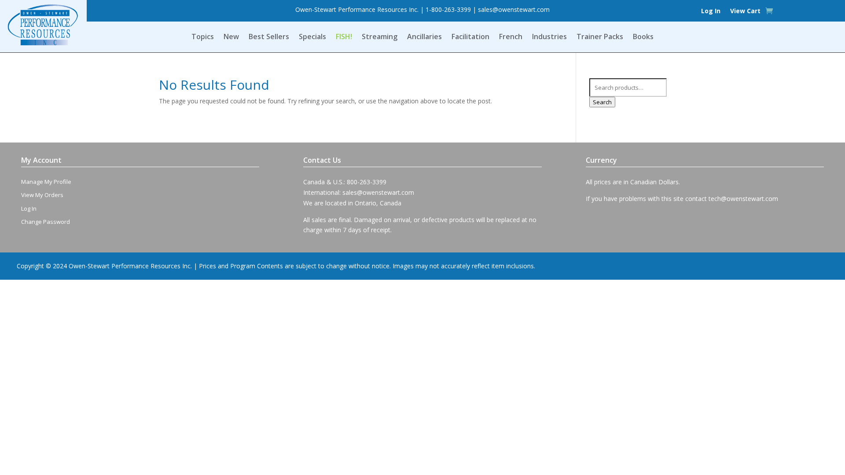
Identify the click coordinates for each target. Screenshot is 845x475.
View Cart (745, 11)
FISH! (344, 37)
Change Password (45, 222)
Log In (710, 11)
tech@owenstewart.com (743, 198)
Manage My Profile (46, 182)
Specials (312, 37)
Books (643, 37)
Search (602, 102)
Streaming (379, 37)
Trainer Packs (600, 37)
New (231, 37)
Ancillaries (424, 37)
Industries (549, 37)
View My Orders (42, 195)
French (510, 37)
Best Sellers (269, 37)
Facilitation (470, 37)
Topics (202, 37)
